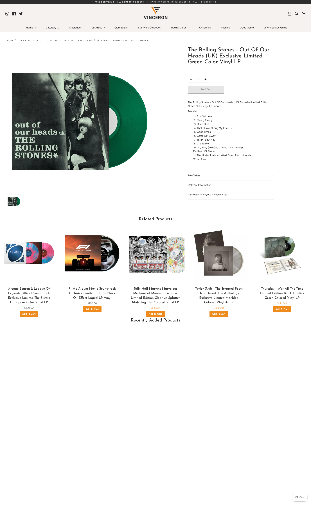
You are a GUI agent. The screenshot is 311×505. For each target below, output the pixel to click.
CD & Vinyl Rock (29, 40)
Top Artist (96, 27)
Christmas (205, 27)
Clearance (75, 27)
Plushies (225, 27)
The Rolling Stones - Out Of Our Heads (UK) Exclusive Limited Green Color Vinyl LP (97, 40)
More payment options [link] (249, 97)
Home (30, 27)
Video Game (247, 27)
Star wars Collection (149, 27)
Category (51, 27)
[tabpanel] (80, 120)
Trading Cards (179, 27)
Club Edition (121, 27)
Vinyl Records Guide (275, 27)
